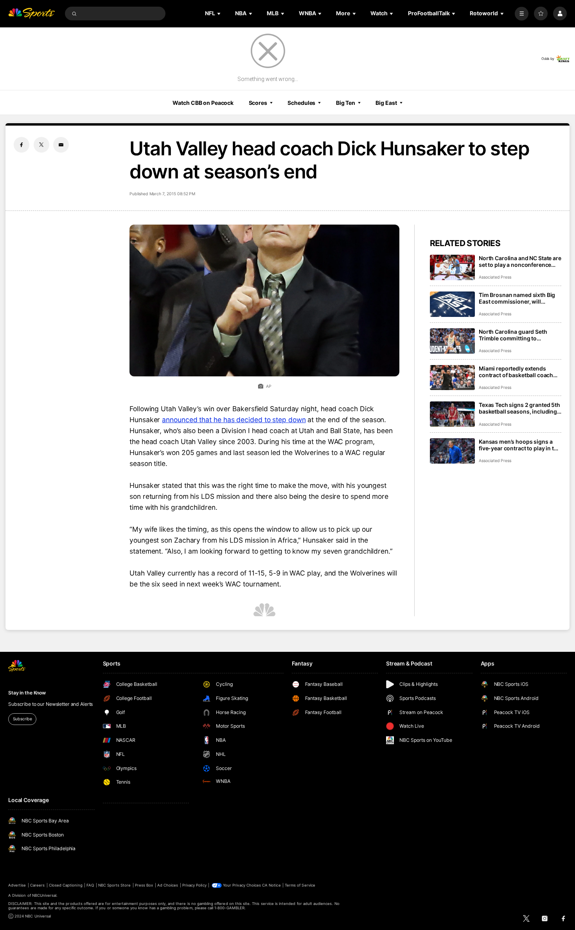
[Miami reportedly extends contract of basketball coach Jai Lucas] (452, 377)
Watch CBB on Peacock (203, 102)
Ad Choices (167, 885)
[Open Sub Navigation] (219, 13)
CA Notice (271, 885)
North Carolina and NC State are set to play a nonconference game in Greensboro (520, 261)
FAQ (90, 885)
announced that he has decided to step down (233, 420)
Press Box (144, 885)
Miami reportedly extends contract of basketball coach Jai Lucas (516, 371)
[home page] (31, 13)
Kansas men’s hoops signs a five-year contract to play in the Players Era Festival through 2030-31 (519, 445)
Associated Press (495, 277)
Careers (37, 885)
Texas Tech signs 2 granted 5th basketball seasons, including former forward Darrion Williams (519, 408)
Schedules (301, 102)
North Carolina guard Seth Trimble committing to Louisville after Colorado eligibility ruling (513, 335)
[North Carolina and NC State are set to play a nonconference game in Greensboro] (452, 267)
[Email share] (61, 145)
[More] (521, 13)
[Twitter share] (41, 145)
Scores (258, 102)
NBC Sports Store (114, 885)
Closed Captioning (66, 885)
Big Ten (345, 102)
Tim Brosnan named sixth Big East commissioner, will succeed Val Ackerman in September (517, 298)
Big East (386, 102)
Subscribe (22, 718)
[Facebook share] (21, 145)
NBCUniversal (44, 895)
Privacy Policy (194, 885)
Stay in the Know (27, 693)
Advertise (17, 885)
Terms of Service (300, 885)
